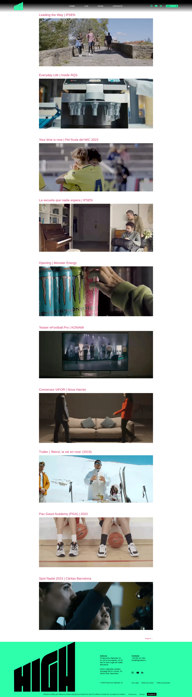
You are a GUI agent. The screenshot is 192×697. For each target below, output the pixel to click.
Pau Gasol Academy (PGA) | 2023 (63, 514)
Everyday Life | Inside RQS (58, 75)
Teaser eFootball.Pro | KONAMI (61, 327)
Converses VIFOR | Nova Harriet (62, 389)
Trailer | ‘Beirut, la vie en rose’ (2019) (65, 452)
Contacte (118, 6)
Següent (149, 638)
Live (86, 6)
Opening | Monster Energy (58, 263)
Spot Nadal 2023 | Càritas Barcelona (65, 578)
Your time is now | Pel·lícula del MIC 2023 (68, 139)
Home (72, 6)
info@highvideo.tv (139, 660)
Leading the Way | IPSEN (57, 15)
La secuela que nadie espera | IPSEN (66, 200)
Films (100, 6)
